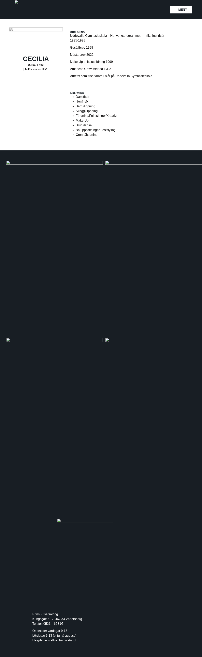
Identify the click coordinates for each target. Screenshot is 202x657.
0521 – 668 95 (53, 623)
